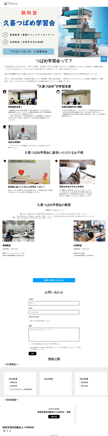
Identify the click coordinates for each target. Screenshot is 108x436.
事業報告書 (13, 382)
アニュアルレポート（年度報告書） (21, 389)
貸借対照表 (13, 386)
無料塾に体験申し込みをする (54, 280)
